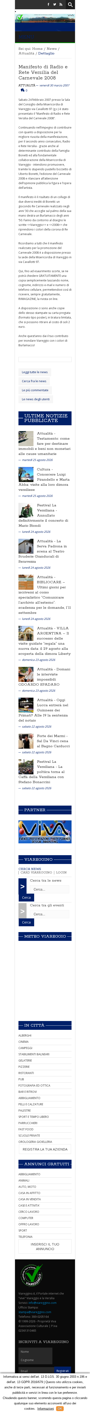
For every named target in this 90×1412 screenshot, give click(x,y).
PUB (21, 1079)
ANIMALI (23, 1180)
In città (34, 1025)
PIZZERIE (24, 1067)
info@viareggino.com (43, 1303)
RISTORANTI (26, 1073)
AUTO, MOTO (27, 1187)
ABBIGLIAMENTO (29, 1098)
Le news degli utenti (36, 399)
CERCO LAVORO (28, 1212)
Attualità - (46, 433)
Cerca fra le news (34, 381)
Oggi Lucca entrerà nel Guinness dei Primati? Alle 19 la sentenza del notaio (43, 710)
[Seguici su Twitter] (54, 4)
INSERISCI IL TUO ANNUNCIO (45, 1246)
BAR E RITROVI (27, 1092)
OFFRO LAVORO (28, 1224)
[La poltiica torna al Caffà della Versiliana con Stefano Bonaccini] (25, 767)
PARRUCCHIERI (27, 1123)
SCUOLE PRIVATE (29, 1136)
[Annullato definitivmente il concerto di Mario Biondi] (25, 510)
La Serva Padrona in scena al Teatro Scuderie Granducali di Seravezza (42, 551)
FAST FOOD (25, 1129)
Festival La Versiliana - (47, 508)
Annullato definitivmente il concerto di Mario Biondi (43, 520)
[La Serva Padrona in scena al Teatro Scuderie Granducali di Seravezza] (25, 546)
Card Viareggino (36, 872)
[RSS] (61, 4)
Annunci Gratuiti (46, 1164)
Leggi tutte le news (35, 372)
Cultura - (45, 469)
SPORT (22, 1230)
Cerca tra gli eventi (47, 905)
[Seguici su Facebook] (48, 4)
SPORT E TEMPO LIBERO (33, 1117)
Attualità (26, 53)
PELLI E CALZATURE (30, 1104)
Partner (34, 810)
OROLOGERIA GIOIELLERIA (35, 1142)
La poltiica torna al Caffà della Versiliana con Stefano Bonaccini (41, 774)
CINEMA (23, 1042)
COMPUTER (25, 1218)
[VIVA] (45, 832)
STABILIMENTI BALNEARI (33, 1054)
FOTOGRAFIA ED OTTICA (34, 1085)
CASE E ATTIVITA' (29, 1205)
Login (61, 872)
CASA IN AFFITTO (29, 1193)
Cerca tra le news (45, 880)
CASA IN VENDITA (29, 1199)
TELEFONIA (25, 1237)
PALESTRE (24, 1111)
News (52, 48)
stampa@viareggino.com (34, 1312)
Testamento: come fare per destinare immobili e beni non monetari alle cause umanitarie (44, 446)
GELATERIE (25, 1060)
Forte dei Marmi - (52, 736)
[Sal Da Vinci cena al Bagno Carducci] (25, 741)
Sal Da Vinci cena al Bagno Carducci (53, 744)
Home (37, 48)
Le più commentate (35, 390)
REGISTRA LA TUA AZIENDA (45, 1149)
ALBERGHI (24, 1035)
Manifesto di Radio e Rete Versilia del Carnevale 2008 (43, 72)
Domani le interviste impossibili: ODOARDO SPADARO (44, 677)
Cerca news (29, 869)
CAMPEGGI (25, 1048)
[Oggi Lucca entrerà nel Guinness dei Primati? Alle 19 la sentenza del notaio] (25, 705)
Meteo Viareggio (45, 936)
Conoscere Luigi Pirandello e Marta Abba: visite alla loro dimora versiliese (44, 482)
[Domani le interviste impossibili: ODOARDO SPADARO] (25, 674)
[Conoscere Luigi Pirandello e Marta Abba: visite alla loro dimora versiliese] (25, 474)
